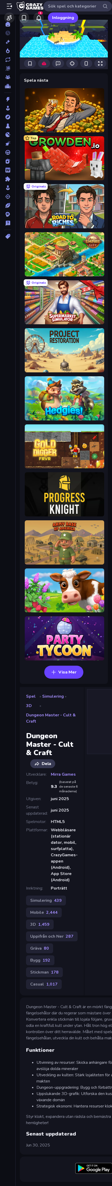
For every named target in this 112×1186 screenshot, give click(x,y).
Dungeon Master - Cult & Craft (51, 718)
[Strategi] (7, 214)
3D (29, 706)
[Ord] (7, 170)
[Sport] (7, 205)
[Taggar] (7, 236)
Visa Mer (67, 672)
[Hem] (7, 24)
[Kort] (7, 161)
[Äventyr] (7, 117)
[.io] (7, 134)
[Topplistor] (7, 86)
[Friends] (9, 17)
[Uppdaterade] (7, 59)
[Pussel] (7, 178)
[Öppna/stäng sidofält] (9, 6)
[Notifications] (38, 17)
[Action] (7, 99)
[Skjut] (7, 196)
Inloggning (63, 18)
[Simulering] (7, 187)
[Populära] (7, 50)
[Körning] (7, 152)
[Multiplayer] (7, 77)
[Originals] (7, 68)
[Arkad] (7, 108)
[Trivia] (7, 223)
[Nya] (7, 41)
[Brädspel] (7, 125)
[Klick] (7, 143)
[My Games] (24, 17)
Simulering (53, 696)
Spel (31, 696)
